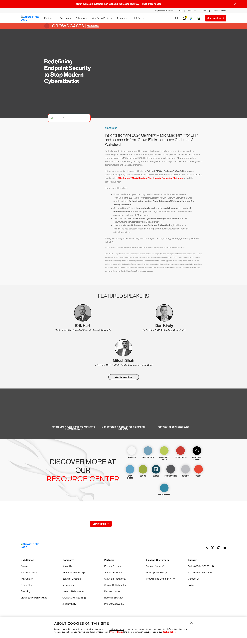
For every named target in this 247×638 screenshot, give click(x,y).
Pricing (137, 18)
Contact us (122, 523)
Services (64, 18)
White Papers (164, 495)
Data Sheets (130, 477)
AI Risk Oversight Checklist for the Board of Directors (124, 428)
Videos (199, 476)
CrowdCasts (67, 26)
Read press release (151, 4)
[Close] (191, 623)
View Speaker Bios (123, 377)
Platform (48, 18)
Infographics (171, 476)
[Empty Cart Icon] (199, 18)
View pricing (145, 523)
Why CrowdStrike (100, 18)
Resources (121, 18)
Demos (143, 476)
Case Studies (148, 457)
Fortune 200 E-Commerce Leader (173, 427)
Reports (186, 476)
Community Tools (164, 458)
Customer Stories (197, 458)
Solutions (80, 18)
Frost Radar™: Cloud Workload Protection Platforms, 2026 (73, 428)
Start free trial (99, 523)
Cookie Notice (169, 632)
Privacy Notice (116, 632)
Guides (156, 476)
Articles (132, 457)
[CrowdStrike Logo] (30, 18)
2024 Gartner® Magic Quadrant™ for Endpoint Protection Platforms (150, 178)
